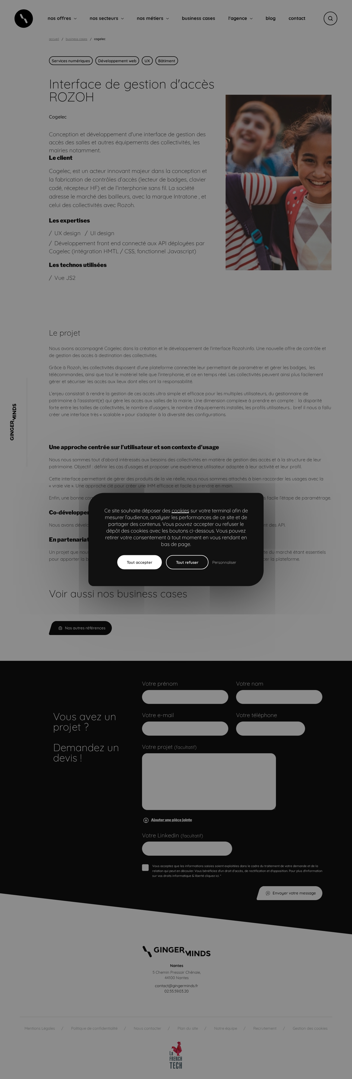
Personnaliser (224, 562)
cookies (180, 510)
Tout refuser (187, 562)
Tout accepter (139, 562)
